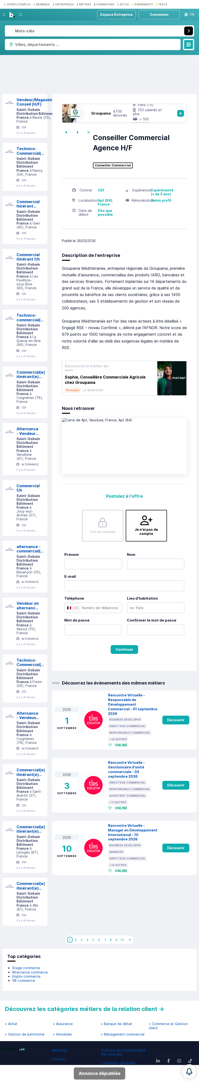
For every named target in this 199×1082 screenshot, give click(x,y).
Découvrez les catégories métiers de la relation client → (84, 1008)
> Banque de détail (116, 1024)
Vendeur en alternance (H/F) (28, 605)
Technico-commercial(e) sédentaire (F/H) (31, 317)
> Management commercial (122, 1034)
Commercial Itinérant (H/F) (28, 203)
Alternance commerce (30, 972)
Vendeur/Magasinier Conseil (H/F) (36, 102)
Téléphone (74, 598)
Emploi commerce (26, 976)
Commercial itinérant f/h (28, 256)
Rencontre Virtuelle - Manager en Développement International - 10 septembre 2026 (133, 832)
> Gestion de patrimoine (24, 1034)
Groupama (101, 113)
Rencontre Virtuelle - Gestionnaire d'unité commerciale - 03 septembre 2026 (126, 769)
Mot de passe (77, 620)
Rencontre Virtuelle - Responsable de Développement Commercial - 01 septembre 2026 (132, 704)
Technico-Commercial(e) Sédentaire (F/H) (31, 662)
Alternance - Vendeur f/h (27, 431)
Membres (59, 1050)
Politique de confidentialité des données (123, 1052)
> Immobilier (62, 1034)
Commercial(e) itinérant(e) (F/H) (31, 374)
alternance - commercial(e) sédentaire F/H (31, 548)
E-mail (70, 576)
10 (122, 940)
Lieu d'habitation (142, 598)
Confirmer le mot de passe (151, 620)
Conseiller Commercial (113, 165)
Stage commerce (26, 968)
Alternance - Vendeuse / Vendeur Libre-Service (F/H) (28, 715)
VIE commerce (23, 980)
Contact (59, 1059)
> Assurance (63, 1024)
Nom (131, 554)
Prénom (71, 554)
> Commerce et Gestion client (168, 1026)
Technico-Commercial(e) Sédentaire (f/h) (31, 150)
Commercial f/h (28, 488)
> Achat (11, 1024)
